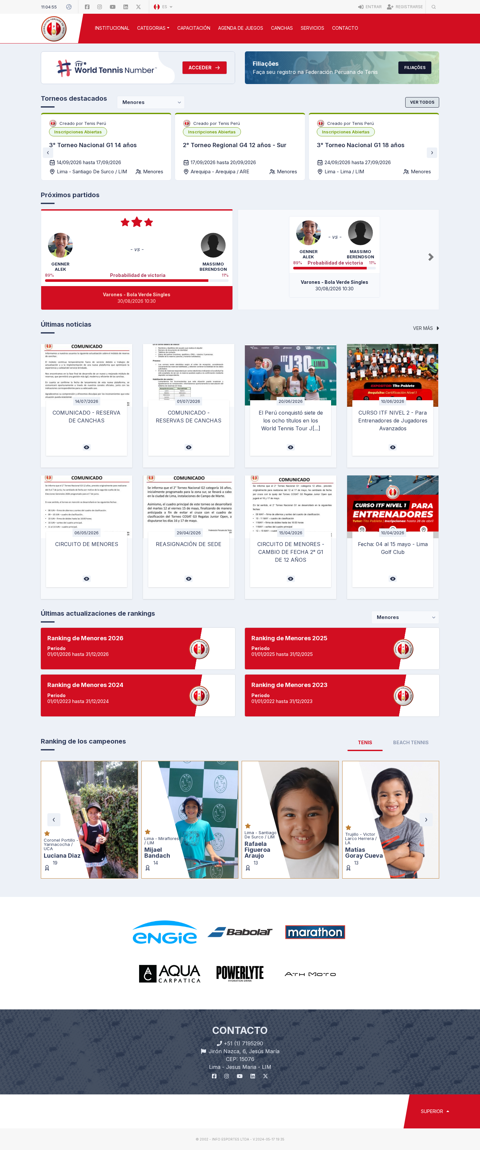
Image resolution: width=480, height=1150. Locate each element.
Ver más (423, 328)
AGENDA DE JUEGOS (240, 28)
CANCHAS (282, 28)
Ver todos (422, 102)
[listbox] (78, 131)
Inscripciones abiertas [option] (78, 131)
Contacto (345, 28)
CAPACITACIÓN (193, 28)
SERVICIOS (312, 28)
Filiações (414, 67)
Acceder (200, 67)
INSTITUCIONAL (112, 28)
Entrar (373, 6)
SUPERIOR (432, 1111)
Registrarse (409, 6)
